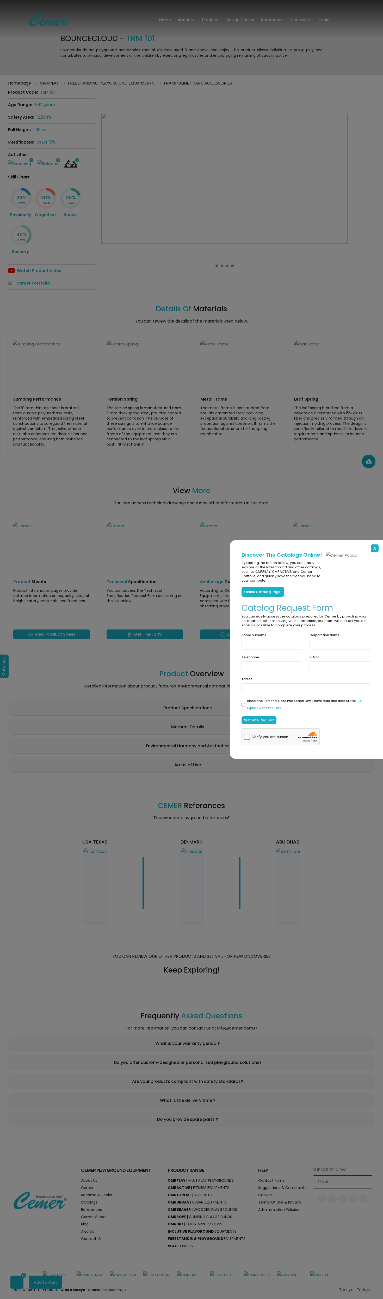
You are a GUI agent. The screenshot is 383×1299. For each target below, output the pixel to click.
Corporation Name (324, 635)
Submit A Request (259, 720)
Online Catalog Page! (262, 591)
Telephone (250, 657)
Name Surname (254, 635)
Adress (247, 679)
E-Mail (314, 657)
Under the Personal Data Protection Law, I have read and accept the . (305, 704)
